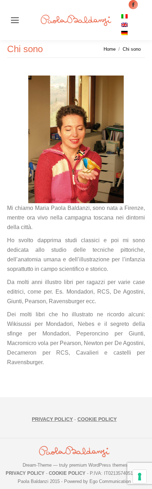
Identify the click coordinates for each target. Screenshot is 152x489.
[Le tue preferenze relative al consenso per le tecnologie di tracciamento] (139, 476)
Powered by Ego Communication (97, 481)
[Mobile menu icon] (15, 20)
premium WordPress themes (98, 465)
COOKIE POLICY (97, 419)
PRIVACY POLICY (52, 419)
